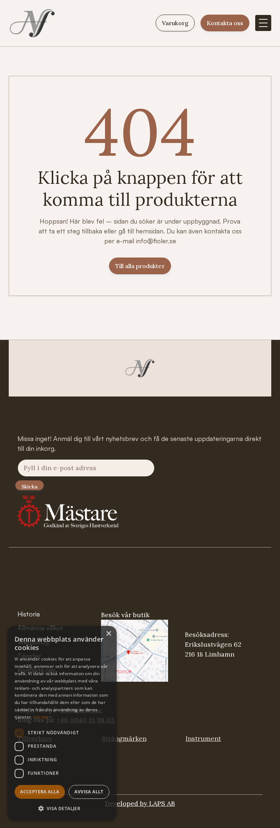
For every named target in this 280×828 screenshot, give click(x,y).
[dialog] (62, 723)
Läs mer (42, 717)
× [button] (108, 634)
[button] (263, 23)
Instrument (203, 738)
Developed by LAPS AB (140, 803)
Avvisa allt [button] (88, 792)
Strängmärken (124, 738)
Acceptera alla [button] (39, 792)
